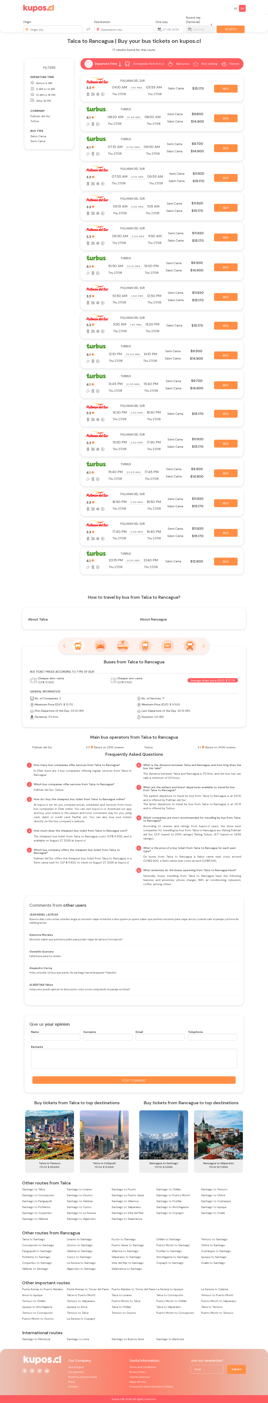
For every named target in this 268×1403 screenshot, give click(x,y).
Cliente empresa (139, 1377)
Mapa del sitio (137, 1382)
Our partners (76, 1372)
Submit (237, 1369)
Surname (89, 1032)
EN (242, 8)
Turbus (34, 121)
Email (139, 1032)
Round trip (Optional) (193, 20)
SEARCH (230, 29)
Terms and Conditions (142, 1367)
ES (235, 8)
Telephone (195, 1032)
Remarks (37, 1047)
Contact (73, 1386)
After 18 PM (43, 101)
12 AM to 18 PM (45, 95)
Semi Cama (37, 141)
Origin (27, 22)
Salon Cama (38, 136)
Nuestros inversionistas (82, 1377)
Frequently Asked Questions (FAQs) (151, 1386)
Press (71, 1382)
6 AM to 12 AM (45, 89)
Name (35, 1032)
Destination (102, 22)
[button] (53, 29)
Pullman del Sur (40, 116)
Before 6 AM (44, 83)
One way (162, 22)
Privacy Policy (137, 1372)
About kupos (76, 1367)
